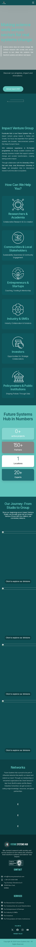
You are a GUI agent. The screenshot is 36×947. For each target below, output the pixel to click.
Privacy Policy (18, 934)
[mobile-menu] (33, 2)
